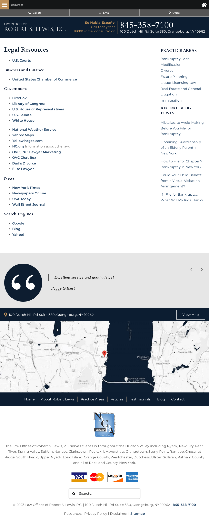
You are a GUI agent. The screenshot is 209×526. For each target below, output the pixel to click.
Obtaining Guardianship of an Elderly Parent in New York (181, 147)
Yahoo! (18, 235)
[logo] (35, 24)
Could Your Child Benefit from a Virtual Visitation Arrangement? (181, 180)
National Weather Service (34, 130)
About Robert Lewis (57, 399)
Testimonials (140, 399)
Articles (117, 399)
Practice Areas (92, 399)
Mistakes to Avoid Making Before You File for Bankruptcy (182, 128)
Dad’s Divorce (24, 163)
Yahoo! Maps (23, 135)
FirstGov (19, 98)
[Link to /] (204, 4)
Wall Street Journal (29, 204)
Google (18, 223)
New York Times (26, 188)
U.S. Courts (21, 60)
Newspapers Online (29, 193)
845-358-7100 (146, 25)
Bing (16, 229)
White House (23, 120)
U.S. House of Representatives (38, 109)
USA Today (21, 199)
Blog (161, 399)
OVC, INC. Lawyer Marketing (36, 152)
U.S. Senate (22, 115)
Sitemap (137, 514)
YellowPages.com (27, 141)
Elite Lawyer (23, 169)
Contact (178, 399)
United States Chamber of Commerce (44, 79)
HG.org (18, 146)
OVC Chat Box (24, 158)
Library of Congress (29, 104)
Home (29, 399)
